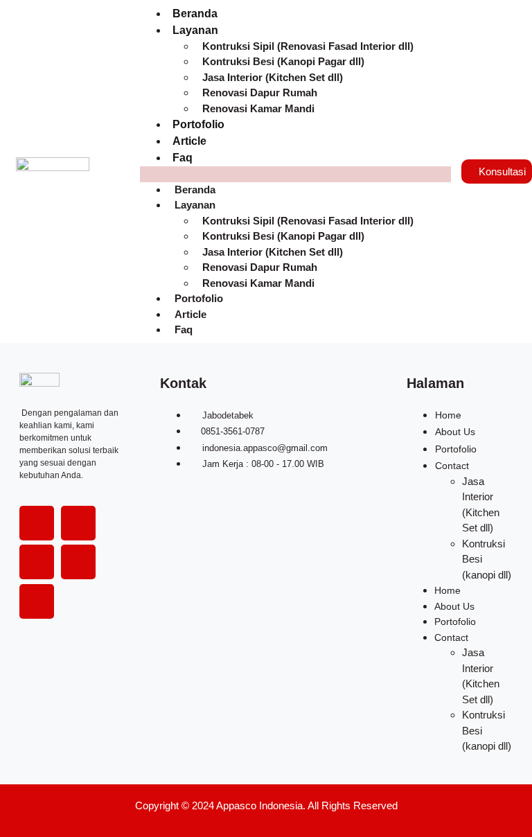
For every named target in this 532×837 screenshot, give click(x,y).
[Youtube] (78, 562)
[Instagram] (36, 562)
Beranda (195, 13)
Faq (182, 158)
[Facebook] (36, 523)
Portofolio (198, 124)
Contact (452, 465)
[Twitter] (78, 523)
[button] (295, 174)
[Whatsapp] (36, 601)
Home (448, 415)
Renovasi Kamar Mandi (258, 108)
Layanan (195, 30)
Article (189, 141)
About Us (455, 431)
